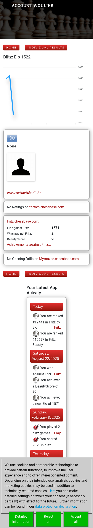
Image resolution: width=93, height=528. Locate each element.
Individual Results (46, 47)
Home (11, 47)
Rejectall (48, 519)
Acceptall (76, 519)
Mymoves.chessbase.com (59, 259)
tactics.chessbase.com (46, 207)
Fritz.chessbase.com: (23, 221)
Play (57, 433)
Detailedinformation (21, 519)
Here (51, 491)
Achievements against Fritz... (29, 244)
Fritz (57, 327)
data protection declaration (55, 506)
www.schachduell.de (24, 193)
